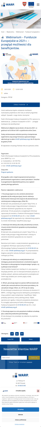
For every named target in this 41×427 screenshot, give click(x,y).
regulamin (29, 362)
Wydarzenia (10, 32)
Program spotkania (7, 172)
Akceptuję (21, 409)
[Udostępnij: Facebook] (12, 334)
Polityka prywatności (19, 424)
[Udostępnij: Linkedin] (17, 334)
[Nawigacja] (38, 5)
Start (2, 32)
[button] (38, 391)
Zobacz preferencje (20, 420)
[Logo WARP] (7, 5)
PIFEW (10, 97)
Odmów (20, 414)
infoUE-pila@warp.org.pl (23, 139)
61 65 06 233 (16, 216)
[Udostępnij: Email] (22, 334)
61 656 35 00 (22, 386)
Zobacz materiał (19, 105)
